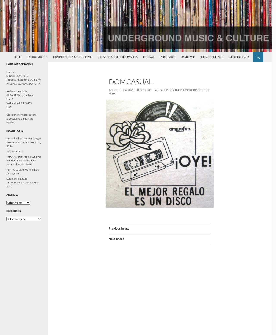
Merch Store (168, 57)
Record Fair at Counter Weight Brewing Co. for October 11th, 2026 (23, 142)
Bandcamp (188, 57)
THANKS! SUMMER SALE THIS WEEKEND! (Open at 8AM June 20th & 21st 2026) (23, 160)
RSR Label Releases (211, 57)
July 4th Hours (14, 151)
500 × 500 (145, 90)
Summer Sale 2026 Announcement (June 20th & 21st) (22, 182)
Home (17, 57)
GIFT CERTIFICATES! (239, 57)
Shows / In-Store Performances (118, 57)
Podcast (148, 57)
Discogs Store (36, 57)
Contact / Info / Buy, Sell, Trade (72, 57)
